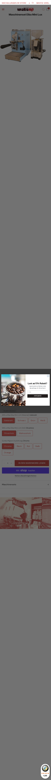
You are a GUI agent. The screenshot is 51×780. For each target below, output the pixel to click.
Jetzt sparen (37, 396)
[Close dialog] (48, 376)
